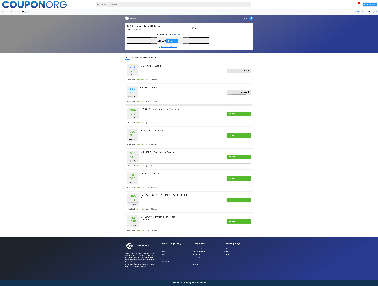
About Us (165, 248)
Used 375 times (152, 230)
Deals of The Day (369, 12)
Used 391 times (152, 80)
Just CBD (176, 35)
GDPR (195, 261)
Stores (4, 12)
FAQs (226, 248)
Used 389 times (152, 101)
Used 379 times (152, 209)
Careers (226, 254)
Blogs (26, 12)
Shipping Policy (198, 258)
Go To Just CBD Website (169, 47)
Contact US (227, 251)
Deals (355, 12)
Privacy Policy (197, 248)
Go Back (133, 18)
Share (246, 18)
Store (163, 258)
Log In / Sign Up (369, 5)
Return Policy (197, 254)
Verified (141, 80)
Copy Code (173, 41)
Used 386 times (152, 187)
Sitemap (195, 264)
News (163, 254)
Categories (15, 12)
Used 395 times (152, 166)
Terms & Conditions (199, 251)
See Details (131, 80)
